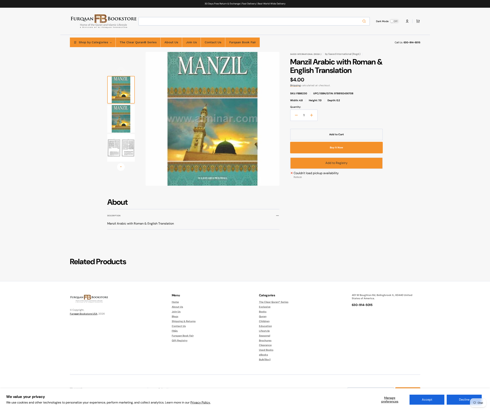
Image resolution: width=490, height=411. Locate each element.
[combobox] (254, 21)
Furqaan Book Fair (183, 335)
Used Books (266, 350)
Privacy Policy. (200, 402)
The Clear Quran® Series (273, 302)
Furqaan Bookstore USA (83, 313)
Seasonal (264, 335)
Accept (427, 400)
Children (264, 321)
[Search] (365, 21)
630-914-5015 (412, 42)
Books (262, 311)
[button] (407, 21)
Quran (262, 316)
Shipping (295, 85)
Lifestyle (264, 330)
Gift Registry (180, 340)
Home (175, 302)
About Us (177, 306)
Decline (464, 400)
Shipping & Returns (184, 321)
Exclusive (265, 306)
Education (265, 326)
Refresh (298, 177)
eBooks (263, 354)
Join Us (176, 311)
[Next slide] (121, 167)
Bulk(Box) (265, 359)
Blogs (175, 316)
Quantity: (295, 107)
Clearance (265, 345)
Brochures (265, 340)
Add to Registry (336, 163)
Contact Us (179, 326)
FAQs (175, 330)
